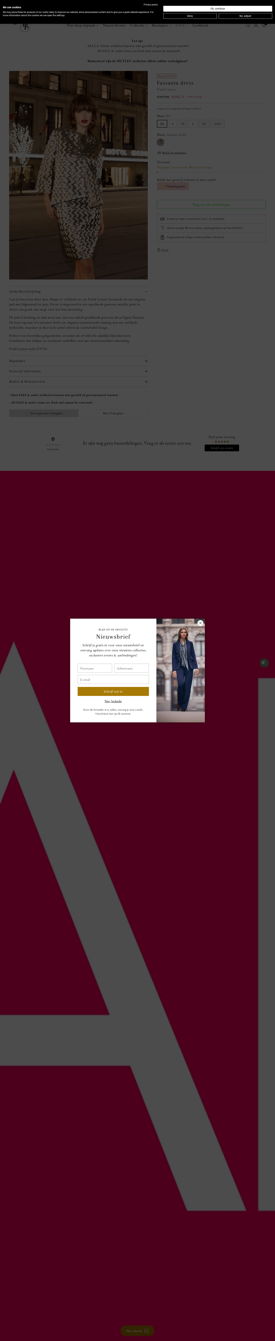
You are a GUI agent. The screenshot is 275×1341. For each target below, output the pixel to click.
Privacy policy (151, 4)
